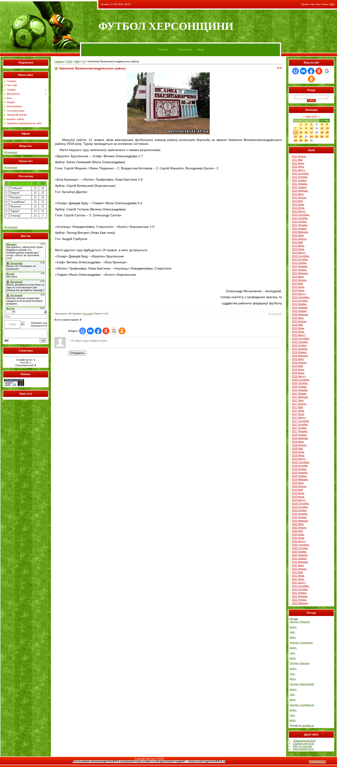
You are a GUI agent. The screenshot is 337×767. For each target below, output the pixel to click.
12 (321, 128)
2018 (69, 61)
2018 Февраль (300, 438)
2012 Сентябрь (300, 214)
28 (295, 140)
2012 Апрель (299, 197)
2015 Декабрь (300, 348)
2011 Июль (298, 166)
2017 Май (297, 407)
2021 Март (298, 565)
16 (306, 132)
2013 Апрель (299, 238)
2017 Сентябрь (300, 421)
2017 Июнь (298, 410)
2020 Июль (298, 537)
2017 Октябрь (300, 424)
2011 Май (297, 159)
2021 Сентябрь (300, 586)
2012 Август (299, 211)
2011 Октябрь (300, 177)
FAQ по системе (302, 746)
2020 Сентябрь (300, 544)
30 (306, 140)
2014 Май (297, 283)
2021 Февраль (300, 562)
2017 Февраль (300, 397)
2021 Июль (298, 579)
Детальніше (10, 152)
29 (300, 140)
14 (83, 61)
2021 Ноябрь (299, 592)
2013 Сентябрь (300, 256)
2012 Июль (298, 207)
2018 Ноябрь (299, 469)
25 (316, 136)
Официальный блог (304, 740)
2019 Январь (299, 476)
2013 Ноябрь (299, 262)
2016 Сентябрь (300, 379)
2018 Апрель (299, 445)
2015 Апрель (299, 321)
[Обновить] (45, 311)
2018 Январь (299, 434)
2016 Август (299, 376)
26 (321, 136)
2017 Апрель (299, 403)
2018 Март (298, 441)
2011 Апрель (299, 156)
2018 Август (299, 458)
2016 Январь (299, 352)
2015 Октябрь (300, 342)
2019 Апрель (299, 486)
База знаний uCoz (303, 749)
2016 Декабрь (300, 390)
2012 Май (297, 201)
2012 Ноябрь (299, 221)
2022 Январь (299, 599)
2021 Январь (299, 558)
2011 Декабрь (299, 183)
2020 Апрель (299, 527)
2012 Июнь (298, 204)
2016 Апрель (299, 362)
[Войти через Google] (114, 331)
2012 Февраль (300, 190)
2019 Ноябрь (299, 510)
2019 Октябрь (300, 507)
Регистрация (184, 49)
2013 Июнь (298, 245)
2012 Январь (299, 187)
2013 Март (298, 235)
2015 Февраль (300, 314)
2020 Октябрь (300, 548)
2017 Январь (299, 393)
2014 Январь (299, 269)
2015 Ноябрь (299, 345)
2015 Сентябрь (300, 338)
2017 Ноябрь (299, 427)
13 (327, 128)
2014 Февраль (300, 273)
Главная (163, 49)
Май (77, 61)
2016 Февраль (300, 355)
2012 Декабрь (300, 225)
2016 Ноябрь (299, 386)
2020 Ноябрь (299, 551)
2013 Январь (299, 228)
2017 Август (299, 417)
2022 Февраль (300, 603)
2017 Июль (298, 414)
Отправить (77, 353)
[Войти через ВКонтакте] (90, 330)
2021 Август (299, 582)
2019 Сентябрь (300, 503)
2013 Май (297, 242)
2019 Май (297, 489)
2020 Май (297, 531)
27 (327, 136)
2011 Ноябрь (299, 180)
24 (311, 136)
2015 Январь (299, 311)
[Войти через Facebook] (98, 330)
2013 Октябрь (300, 259)
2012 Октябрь (300, 218)
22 (300, 136)
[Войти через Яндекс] (105, 330)
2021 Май (297, 572)
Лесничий (87, 314)
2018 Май (297, 448)
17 (311, 132)
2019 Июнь (298, 493)
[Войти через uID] (82, 330)
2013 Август (299, 252)
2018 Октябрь (300, 465)
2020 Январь (299, 517)
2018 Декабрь (300, 472)
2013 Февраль (300, 232)
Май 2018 (311, 116)
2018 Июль (298, 455)
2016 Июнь (298, 369)
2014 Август (299, 293)
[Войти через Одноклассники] (122, 330)
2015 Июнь (298, 328)
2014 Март (298, 276)
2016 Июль (298, 372)
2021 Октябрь (300, 589)
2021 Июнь (298, 575)
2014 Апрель (299, 280)
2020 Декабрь (300, 555)
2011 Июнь (298, 163)
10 (311, 128)
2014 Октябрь (300, 300)
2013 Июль (298, 249)
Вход (200, 49)
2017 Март (298, 400)
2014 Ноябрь (299, 304)
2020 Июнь (298, 534)
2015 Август (299, 335)
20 (327, 132)
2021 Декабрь (300, 596)
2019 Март (298, 482)
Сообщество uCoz (303, 743)
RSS (332, 4)
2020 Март (298, 524)
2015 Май (297, 324)
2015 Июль (298, 331)
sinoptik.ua (308, 725)
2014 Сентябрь (300, 297)
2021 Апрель (299, 568)
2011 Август (299, 170)
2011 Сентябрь (300, 173)
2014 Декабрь (300, 307)
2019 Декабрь (300, 513)
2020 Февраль (300, 520)
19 (321, 132)
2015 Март (298, 317)
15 (300, 132)
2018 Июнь (298, 452)
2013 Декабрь (300, 266)
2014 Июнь (298, 287)
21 (295, 136)
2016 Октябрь (300, 383)
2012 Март (298, 194)
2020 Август (299, 541)
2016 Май (297, 366)
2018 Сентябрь (300, 462)
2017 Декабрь (300, 431)
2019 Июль (298, 496)
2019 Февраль (300, 479)
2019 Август (299, 500)
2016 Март (298, 359)
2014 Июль (298, 290)
